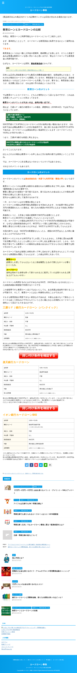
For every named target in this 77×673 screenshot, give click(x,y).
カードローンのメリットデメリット (14, 473)
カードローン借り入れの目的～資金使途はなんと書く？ (25, 70)
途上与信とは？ (18, 558)
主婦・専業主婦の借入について (25, 535)
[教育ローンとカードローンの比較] (41, 465)
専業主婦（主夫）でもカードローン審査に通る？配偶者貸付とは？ (39, 525)
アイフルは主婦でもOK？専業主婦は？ (28, 504)
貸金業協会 (16, 630)
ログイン (4, 642)
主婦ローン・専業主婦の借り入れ (34, 473)
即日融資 (48, 659)
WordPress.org (6, 649)
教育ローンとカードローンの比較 (25, 611)
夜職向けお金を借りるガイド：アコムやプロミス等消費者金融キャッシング (41, 571)
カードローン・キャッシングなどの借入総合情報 (38, 667)
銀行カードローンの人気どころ (35, 659)
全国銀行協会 (5, 634)
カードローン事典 (38, 10)
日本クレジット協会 (8, 632)
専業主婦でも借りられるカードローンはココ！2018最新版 (36, 514)
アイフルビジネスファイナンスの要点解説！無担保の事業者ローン (29, 544)
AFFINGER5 (57, 670)
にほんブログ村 (6, 630)
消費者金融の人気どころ (19, 659)
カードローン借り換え (58, 659)
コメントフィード (7, 647)
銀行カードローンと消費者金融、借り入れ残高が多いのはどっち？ (29, 547)
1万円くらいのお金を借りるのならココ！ (27, 584)
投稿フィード (5, 644)
